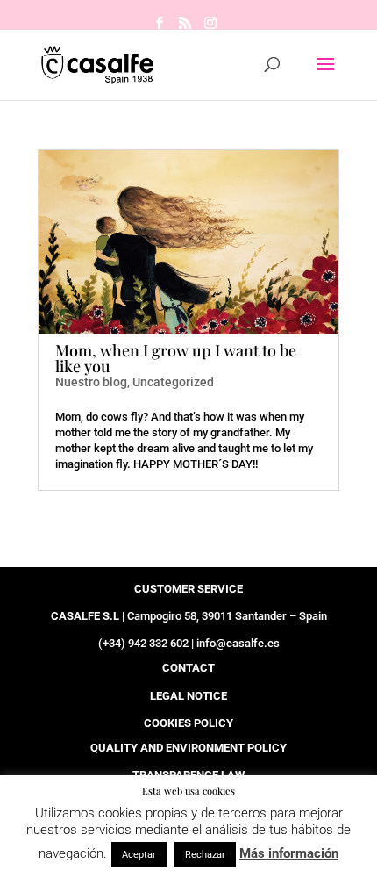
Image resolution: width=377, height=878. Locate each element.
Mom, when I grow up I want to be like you (175, 358)
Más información (288, 853)
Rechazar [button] (205, 854)
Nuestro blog (91, 382)
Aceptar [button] (139, 854)
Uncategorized (173, 382)
